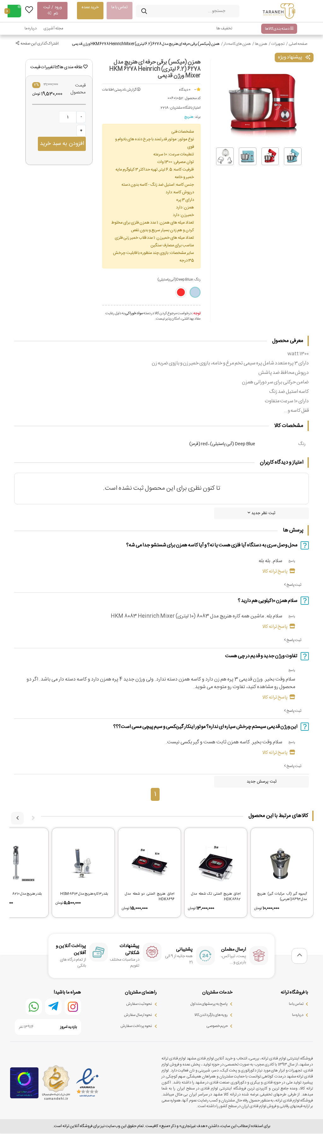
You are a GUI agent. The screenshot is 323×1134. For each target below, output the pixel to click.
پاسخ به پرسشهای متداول (209, 1004)
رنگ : (179, 279)
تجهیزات (278, 44)
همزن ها (261, 44)
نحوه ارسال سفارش (138, 1015)
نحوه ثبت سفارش (139, 1004)
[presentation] (33, 818)
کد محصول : (192, 98)
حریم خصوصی (217, 1026)
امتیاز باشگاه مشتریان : (185, 108)
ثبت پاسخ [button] (293, 585)
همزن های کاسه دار (237, 44)
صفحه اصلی (298, 44)
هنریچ (188, 117)
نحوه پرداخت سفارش (136, 1026)
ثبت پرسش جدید (262, 781)
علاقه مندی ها (71, 67)
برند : (197, 117)
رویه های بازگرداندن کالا (211, 1015)
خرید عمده (90, 7)
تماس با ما (119, 7)
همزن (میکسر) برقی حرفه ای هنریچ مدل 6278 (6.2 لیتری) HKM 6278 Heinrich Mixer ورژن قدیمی (146, 44)
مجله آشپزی (53, 28)
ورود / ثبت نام (52, 10)
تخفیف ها (224, 28)
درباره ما (31, 28)
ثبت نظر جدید (262, 513)
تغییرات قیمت (42, 67)
